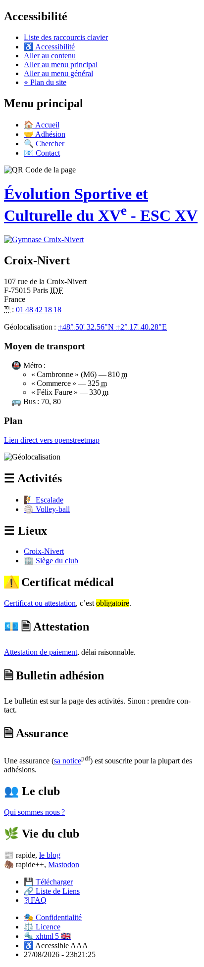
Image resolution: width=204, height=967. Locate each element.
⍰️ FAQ (35, 900)
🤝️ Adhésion (44, 134)
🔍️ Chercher (44, 143)
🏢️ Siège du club (51, 560)
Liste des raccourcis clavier (66, 37)
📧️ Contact (42, 153)
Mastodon (63, 864)
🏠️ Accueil (41, 125)
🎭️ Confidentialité (53, 917)
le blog (49, 855)
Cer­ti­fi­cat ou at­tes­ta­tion (40, 603)
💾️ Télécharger (48, 882)
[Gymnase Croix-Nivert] (44, 239)
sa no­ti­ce (67, 761)
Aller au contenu (50, 55)
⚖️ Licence (42, 927)
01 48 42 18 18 (38, 309)
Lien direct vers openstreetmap (52, 440)
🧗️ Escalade (43, 500)
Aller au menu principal (61, 64)
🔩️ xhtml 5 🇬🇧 (47, 936)
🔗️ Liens (52, 891)
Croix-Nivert (44, 551)
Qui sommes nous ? (34, 812)
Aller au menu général (58, 73)
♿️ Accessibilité (49, 46)
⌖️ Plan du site (45, 82)
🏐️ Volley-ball (47, 509)
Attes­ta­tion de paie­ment (40, 652)
